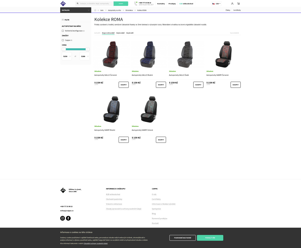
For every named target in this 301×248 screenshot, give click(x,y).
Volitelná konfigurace (75, 31)
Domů (95, 10)
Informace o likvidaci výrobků (163, 204)
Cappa (68, 40)
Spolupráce (156, 209)
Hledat (121, 3)
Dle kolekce (129, 10)
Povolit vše (210, 238)
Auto (101, 10)
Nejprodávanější (108, 33)
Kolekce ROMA (142, 10)
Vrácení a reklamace (114, 204)
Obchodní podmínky (114, 199)
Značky (65, 35)
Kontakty (161, 4)
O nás (154, 194)
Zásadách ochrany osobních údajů (96, 243)
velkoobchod (186, 4)
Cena (64, 45)
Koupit (124, 85)
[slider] (64, 49)
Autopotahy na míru (114, 10)
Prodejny (172, 4)
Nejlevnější (120, 33)
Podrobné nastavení (182, 238)
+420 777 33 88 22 (146, 4)
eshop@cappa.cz (66, 211)
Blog (154, 213)
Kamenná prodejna (159, 218)
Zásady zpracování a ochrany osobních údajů (123, 209)
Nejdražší (129, 33)
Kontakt (155, 223)
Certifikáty (237, 10)
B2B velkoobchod (113, 194)
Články (228, 10)
